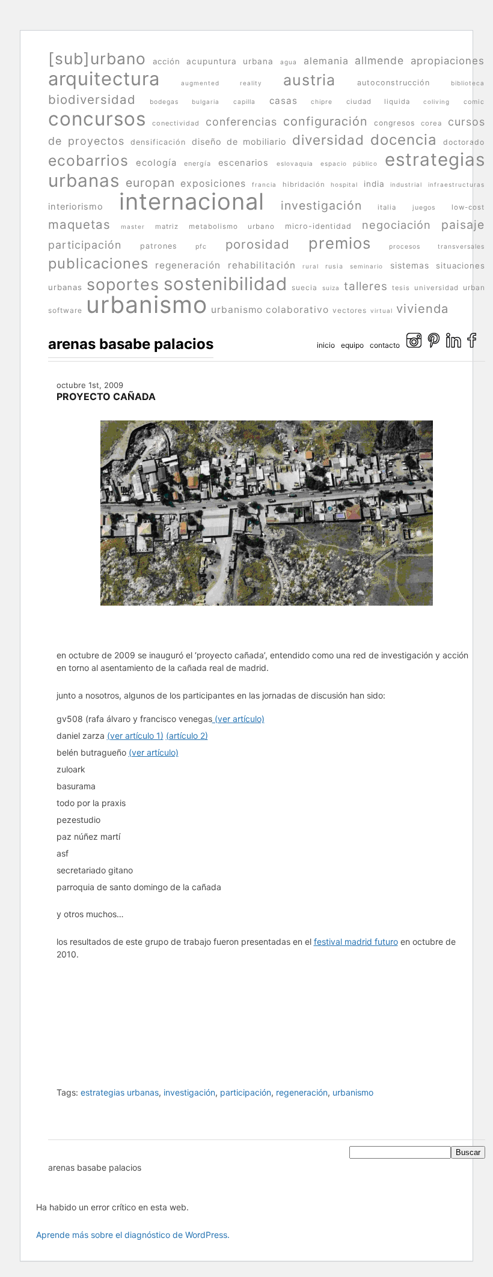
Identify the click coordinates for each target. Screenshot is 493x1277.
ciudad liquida (378, 101)
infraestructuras (456, 184)
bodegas (164, 101)
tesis (401, 288)
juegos (424, 207)
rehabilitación (262, 265)
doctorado (464, 142)
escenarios (243, 162)
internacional (192, 201)
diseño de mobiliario (239, 141)
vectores (349, 310)
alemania (326, 61)
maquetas (79, 224)
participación (84, 244)
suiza (331, 287)
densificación (158, 142)
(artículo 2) (187, 735)
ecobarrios (88, 160)
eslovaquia (295, 163)
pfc (201, 246)
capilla (244, 101)
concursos (97, 118)
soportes (123, 284)
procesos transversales (437, 246)
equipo (352, 345)
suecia (304, 287)
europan (150, 182)
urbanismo (146, 304)
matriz (167, 226)
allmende (379, 60)
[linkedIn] (453, 345)
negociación (396, 224)
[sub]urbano (97, 58)
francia (264, 184)
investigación (321, 205)
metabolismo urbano (231, 226)
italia (387, 207)
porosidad (257, 244)
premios (339, 243)
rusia (334, 266)
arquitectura (104, 78)
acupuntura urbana (230, 61)
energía (197, 163)
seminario (366, 266)
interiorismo (75, 206)
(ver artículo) (238, 719)
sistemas (409, 265)
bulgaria (205, 101)
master (133, 226)
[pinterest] (433, 345)
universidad (436, 288)
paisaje (463, 224)
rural (310, 266)
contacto (385, 345)
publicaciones (98, 263)
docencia (403, 139)
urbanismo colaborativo (270, 309)
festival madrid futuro (356, 941)
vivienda (422, 309)
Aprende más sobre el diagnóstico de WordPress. (133, 1235)
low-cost (468, 207)
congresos (394, 122)
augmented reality (221, 82)
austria (309, 80)
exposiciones (213, 183)
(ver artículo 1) (135, 735)
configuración (325, 121)
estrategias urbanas (120, 1092)
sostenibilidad (225, 283)
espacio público (349, 163)
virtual (381, 310)
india (374, 184)
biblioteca (468, 82)
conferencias (241, 121)
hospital (344, 184)
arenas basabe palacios (130, 344)
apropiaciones (448, 61)
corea (431, 123)
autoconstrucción (393, 82)
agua (288, 61)
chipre (321, 101)
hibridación (304, 184)
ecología (156, 162)
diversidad (328, 140)
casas (283, 100)
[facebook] (471, 345)
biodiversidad (92, 99)
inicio (326, 345)
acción (166, 61)
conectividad (176, 123)
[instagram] (413, 345)
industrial (406, 184)
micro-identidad (318, 226)
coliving (436, 101)
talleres (366, 286)
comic (474, 102)
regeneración (188, 265)
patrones (158, 245)
